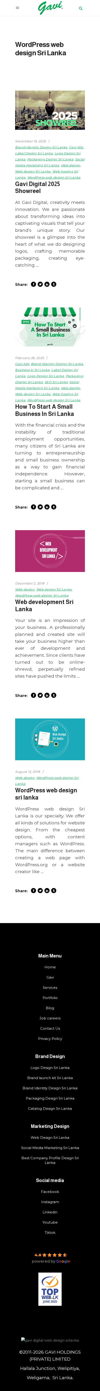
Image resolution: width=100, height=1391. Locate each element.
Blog (50, 1008)
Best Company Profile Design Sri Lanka (50, 1160)
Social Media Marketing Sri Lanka (50, 1148)
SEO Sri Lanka (56, 382)
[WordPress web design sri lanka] (50, 739)
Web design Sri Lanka (33, 171)
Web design (70, 165)
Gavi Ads (76, 147)
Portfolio (50, 998)
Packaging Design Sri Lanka (50, 159)
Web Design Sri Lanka (50, 1137)
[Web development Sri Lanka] (50, 551)
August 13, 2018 (27, 772)
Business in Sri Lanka (32, 370)
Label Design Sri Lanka (34, 153)
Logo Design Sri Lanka (45, 376)
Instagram (50, 1202)
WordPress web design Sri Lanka (54, 177)
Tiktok (50, 1232)
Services (50, 987)
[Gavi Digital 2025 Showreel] (50, 110)
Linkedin (50, 1212)
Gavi (50, 977)
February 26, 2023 (29, 358)
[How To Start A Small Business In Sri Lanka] (50, 326)
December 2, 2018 (29, 583)
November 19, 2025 (30, 141)
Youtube (50, 1222)
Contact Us (50, 1028)
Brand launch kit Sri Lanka (50, 1078)
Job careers (50, 1018)
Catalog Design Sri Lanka (50, 1108)
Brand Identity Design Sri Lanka (41, 147)
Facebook (50, 1191)
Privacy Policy (50, 1038)
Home (50, 967)
